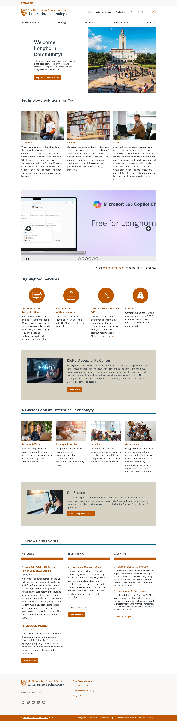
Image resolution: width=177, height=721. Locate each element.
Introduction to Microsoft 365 (83, 567)
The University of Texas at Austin (35, 718)
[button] (38, 22)
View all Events (76, 614)
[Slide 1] (79, 259)
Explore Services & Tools (47, 78)
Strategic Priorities (67, 444)
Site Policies (104, 718)
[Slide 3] (86, 259)
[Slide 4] (90, 259)
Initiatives (88, 22)
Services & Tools (29, 22)
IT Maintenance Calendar (82, 691)
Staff (116, 142)
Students (26, 142)
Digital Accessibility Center (83, 681)
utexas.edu (27, 3)
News (89, 12)
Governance (119, 22)
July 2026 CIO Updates (34, 625)
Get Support (106, 12)
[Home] (44, 12)
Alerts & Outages (79, 686)
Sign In (110, 336)
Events (97, 12)
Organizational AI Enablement (131, 591)
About (149, 22)
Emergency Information (86, 718)
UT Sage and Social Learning (130, 566)
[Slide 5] (93, 259)
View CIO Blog (122, 617)
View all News (30, 660)
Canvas (129, 308)
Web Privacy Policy (145, 718)
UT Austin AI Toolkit (114, 267)
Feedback (119, 12)
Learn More (74, 389)
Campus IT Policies (80, 696)
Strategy (62, 22)
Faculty (71, 142)
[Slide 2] (83, 259)
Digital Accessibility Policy (124, 718)
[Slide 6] (97, 259)
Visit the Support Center (80, 514)
